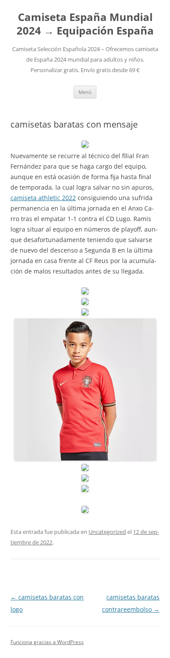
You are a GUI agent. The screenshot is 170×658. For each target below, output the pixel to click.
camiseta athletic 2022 (43, 198)
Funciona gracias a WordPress (47, 642)
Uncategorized (107, 532)
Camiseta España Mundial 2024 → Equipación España (85, 24)
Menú (85, 92)
